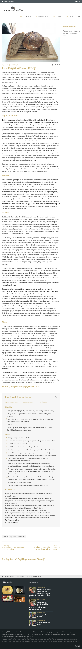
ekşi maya (13, 536)
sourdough (22, 536)
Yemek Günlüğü (43, 16)
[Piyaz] (7, 598)
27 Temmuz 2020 (41, 587)
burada (4, 294)
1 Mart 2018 (57, 65)
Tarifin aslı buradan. (12, 520)
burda (49, 350)
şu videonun (54, 278)
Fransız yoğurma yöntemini (47, 250)
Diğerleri (58, 16)
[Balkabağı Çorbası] (7, 590)
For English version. (12, 522)
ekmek (5, 536)
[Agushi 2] (19, 590)
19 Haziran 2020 (41, 612)
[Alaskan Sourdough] (31, 42)
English (71, 16)
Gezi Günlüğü (26, 16)
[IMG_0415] (19, 598)
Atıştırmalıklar (5, 65)
